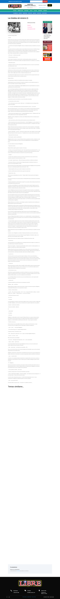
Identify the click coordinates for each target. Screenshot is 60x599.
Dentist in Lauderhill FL (16, 594)
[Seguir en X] (8, 597)
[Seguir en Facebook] (6, 597)
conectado (18, 570)
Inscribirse (48, 7)
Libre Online (33, 22)
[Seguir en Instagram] (9, 597)
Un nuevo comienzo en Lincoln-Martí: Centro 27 (15, 434)
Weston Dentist (21, 594)
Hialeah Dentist (10, 594)
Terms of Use (34, 596)
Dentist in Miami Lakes (27, 594)
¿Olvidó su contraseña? (42, 7)
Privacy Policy (25, 596)
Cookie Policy (29, 596)
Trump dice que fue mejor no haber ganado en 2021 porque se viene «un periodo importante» (47, 36)
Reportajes (29, 25)
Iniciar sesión (50, 5)
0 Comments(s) (29, 27)
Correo (29, 590)
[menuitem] (14, 10)
